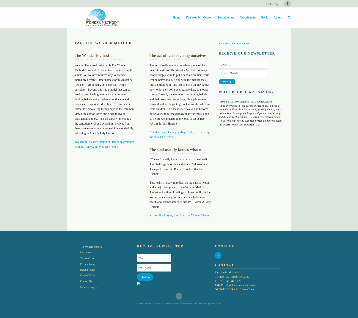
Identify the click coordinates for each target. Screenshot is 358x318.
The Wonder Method (92, 55)
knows (168, 215)
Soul (182, 215)
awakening (81, 141)
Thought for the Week (106, 59)
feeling (172, 132)
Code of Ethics (88, 275)
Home (176, 17)
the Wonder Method (106, 146)
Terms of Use (87, 258)
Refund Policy (87, 269)
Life (190, 132)
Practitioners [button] (226, 17)
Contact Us (86, 281)
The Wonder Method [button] (199, 17)
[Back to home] (93, 17)
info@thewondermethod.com (240, 285)
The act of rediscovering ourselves (178, 55)
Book (264, 17)
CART (270, 3)
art (151, 215)
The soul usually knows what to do (179, 149)
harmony (80, 146)
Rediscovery (202, 132)
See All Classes (232, 43)
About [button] (278, 17)
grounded (128, 141)
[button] (289, 17)
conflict (158, 215)
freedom (117, 141)
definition (105, 141)
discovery (161, 132)
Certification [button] (248, 17)
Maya (89, 146)
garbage (182, 132)
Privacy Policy (88, 264)
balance (93, 141)
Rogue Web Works (213, 304)
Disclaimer (86, 252)
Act (152, 132)
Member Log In (88, 287)
